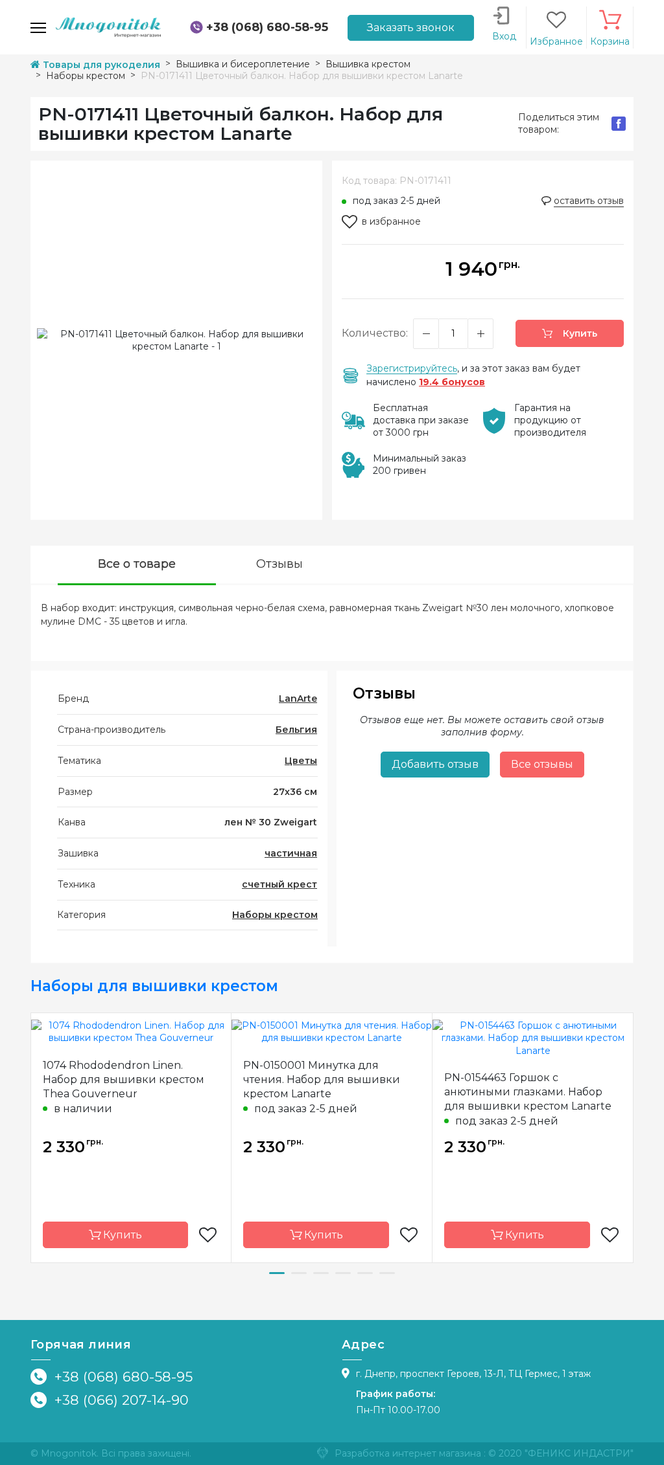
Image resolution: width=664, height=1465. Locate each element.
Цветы (301, 760)
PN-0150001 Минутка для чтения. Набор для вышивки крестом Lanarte (321, 1079)
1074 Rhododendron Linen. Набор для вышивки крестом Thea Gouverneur (123, 1079)
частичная (291, 853)
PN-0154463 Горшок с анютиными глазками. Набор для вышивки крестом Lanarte (527, 1091)
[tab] (137, 565)
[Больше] (480, 334)
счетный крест (279, 884)
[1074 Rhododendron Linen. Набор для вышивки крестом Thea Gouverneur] (131, 1031)
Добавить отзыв (435, 764)
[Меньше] (426, 334)
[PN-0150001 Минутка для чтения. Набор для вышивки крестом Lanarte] (331, 1031)
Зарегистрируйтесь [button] (411, 368)
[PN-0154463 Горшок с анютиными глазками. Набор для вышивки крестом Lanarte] (533, 1038)
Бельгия (296, 729)
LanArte (298, 698)
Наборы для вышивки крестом (154, 986)
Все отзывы (542, 764)
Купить (578, 333)
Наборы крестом (275, 915)
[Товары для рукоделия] (108, 26)
